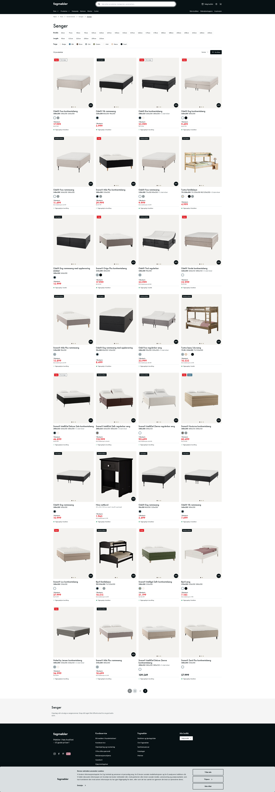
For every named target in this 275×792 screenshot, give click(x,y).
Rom (54, 11)
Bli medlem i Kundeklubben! (105, 738)
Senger (81, 16)
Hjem (55, 16)
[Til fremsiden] (60, 4)
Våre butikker (194, 11)
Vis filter (217, 52)
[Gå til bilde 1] (114, 185)
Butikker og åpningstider (147, 738)
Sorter (204, 52)
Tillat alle (208, 772)
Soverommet (71, 16)
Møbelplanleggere (206, 11)
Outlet (96, 11)
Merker (89, 11)
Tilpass (207, 779)
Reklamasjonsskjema (103, 755)
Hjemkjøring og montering (105, 747)
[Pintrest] (63, 754)
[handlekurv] (215, 4)
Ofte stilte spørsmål (102, 751)
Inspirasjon (218, 11)
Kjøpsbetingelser (101, 764)
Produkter (64, 11)
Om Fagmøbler (143, 743)
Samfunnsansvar (143, 747)
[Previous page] (130, 691)
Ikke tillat (208, 786)
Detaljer (80, 785)
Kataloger (141, 751)
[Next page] (145, 691)
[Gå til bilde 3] (160, 185)
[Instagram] (54, 754)
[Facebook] (59, 754)
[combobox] (136, 4)
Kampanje (75, 11)
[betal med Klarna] (68, 754)
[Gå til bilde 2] (116, 185)
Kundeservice (100, 743)
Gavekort (98, 760)
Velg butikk (185, 738)
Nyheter (83, 11)
